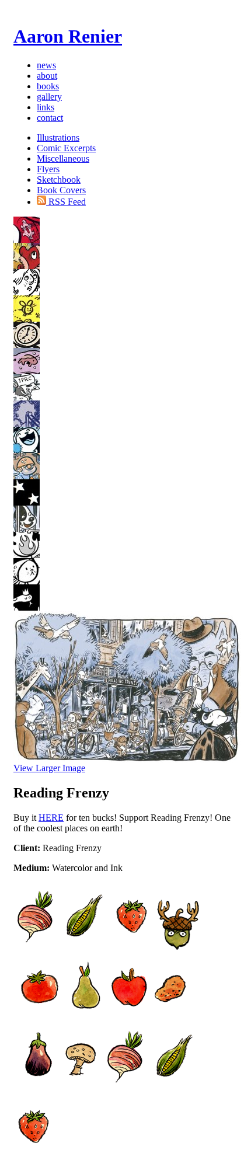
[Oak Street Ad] (26, 450)
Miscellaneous (63, 158)
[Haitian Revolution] (26, 240)
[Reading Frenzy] (26, 529)
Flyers (48, 169)
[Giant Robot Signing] (26, 371)
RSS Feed (66, 202)
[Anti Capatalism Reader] (26, 318)
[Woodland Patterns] (26, 607)
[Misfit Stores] (26, 397)
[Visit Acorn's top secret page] (178, 947)
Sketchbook (59, 179)
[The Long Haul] (26, 581)
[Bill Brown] (26, 345)
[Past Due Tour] (26, 502)
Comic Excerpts (66, 148)
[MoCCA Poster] (26, 424)
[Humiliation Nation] (26, 292)
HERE (51, 818)
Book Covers (61, 190)
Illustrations (58, 137)
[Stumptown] (26, 266)
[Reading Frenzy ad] (26, 555)
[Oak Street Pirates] (26, 476)
